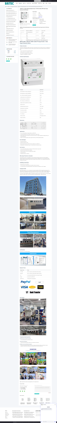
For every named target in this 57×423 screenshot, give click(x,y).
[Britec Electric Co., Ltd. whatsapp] (9, 59)
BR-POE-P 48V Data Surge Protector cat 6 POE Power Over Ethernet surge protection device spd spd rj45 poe (29, 415)
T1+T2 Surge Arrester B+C (10, 18)
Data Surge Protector (9, 23)
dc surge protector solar (24, 381)
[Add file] (41, 422)
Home (17, 3)
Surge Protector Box (9, 30)
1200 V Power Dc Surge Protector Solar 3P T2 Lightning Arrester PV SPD (22, 403)
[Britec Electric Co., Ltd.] (9, 3)
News (43, 3)
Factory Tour (29, 3)
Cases (46, 3)
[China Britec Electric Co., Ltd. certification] (8, 51)
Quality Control (34, 3)
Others (7, 33)
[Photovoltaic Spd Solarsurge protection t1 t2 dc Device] (7, 44)
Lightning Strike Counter (9, 28)
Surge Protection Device (9, 10)
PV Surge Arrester (8, 16)
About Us (24, 3)
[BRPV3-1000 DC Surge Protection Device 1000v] (7, 42)
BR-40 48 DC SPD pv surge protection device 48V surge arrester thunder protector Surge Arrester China (41, 403)
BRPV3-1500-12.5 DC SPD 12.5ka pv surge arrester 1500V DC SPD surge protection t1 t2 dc (48, 403)
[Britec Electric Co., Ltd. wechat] (11, 59)
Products (20, 3)
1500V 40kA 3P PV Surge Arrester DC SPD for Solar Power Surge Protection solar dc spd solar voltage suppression (29, 403)
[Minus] (55, 404)
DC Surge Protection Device (13, 6)
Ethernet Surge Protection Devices (11, 26)
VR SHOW (49, 3)
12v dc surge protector (36, 381)
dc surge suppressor (30, 381)
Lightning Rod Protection (9, 35)
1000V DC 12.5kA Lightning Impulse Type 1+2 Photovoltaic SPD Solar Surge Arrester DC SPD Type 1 (25, 24)
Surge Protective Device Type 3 (10, 15)
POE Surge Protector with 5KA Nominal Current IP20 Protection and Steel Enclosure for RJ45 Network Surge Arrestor (29, 413)
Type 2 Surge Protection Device (10, 13)
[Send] (55, 422)
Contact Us (40, 3)
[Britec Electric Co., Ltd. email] (7, 59)
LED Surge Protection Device (10, 24)
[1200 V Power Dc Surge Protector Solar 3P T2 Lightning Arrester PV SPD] (22, 399)
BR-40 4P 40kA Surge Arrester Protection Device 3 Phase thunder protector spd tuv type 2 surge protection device (18, 413)
